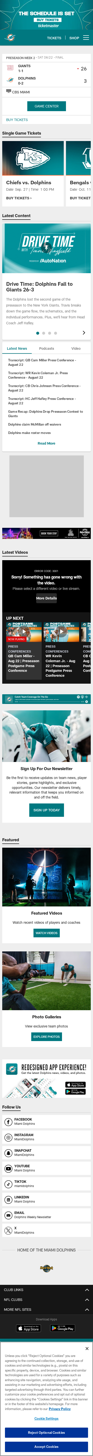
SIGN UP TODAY (46, 810)
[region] (46, 1399)
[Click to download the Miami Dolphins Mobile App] (46, 1088)
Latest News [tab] (17, 348)
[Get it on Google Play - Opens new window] (63, 1331)
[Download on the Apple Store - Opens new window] (28, 1329)
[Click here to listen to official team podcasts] (46, 699)
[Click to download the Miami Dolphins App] (46, 1069)
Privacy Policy (60, 1409)
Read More (46, 443)
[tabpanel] (46, 403)
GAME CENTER (47, 106)
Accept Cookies (46, 1447)
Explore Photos (46, 1036)
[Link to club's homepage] (10, 36)
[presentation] (85, 333)
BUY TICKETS (17, 120)
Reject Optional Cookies (46, 1433)
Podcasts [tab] (46, 348)
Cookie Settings (46, 1418)
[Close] (87, 1348)
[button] (38, 333)
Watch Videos (47, 933)
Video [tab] (76, 348)
